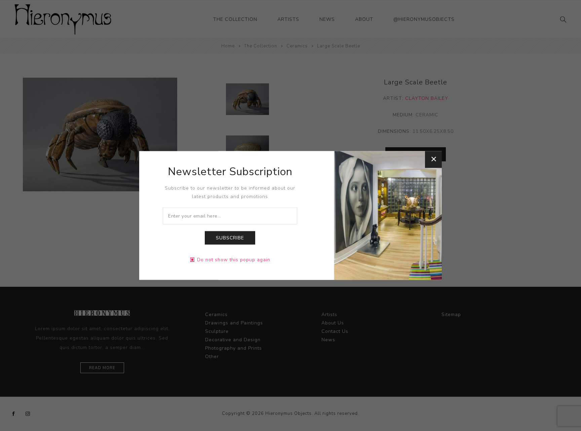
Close (433, 159)
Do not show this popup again (233, 260)
